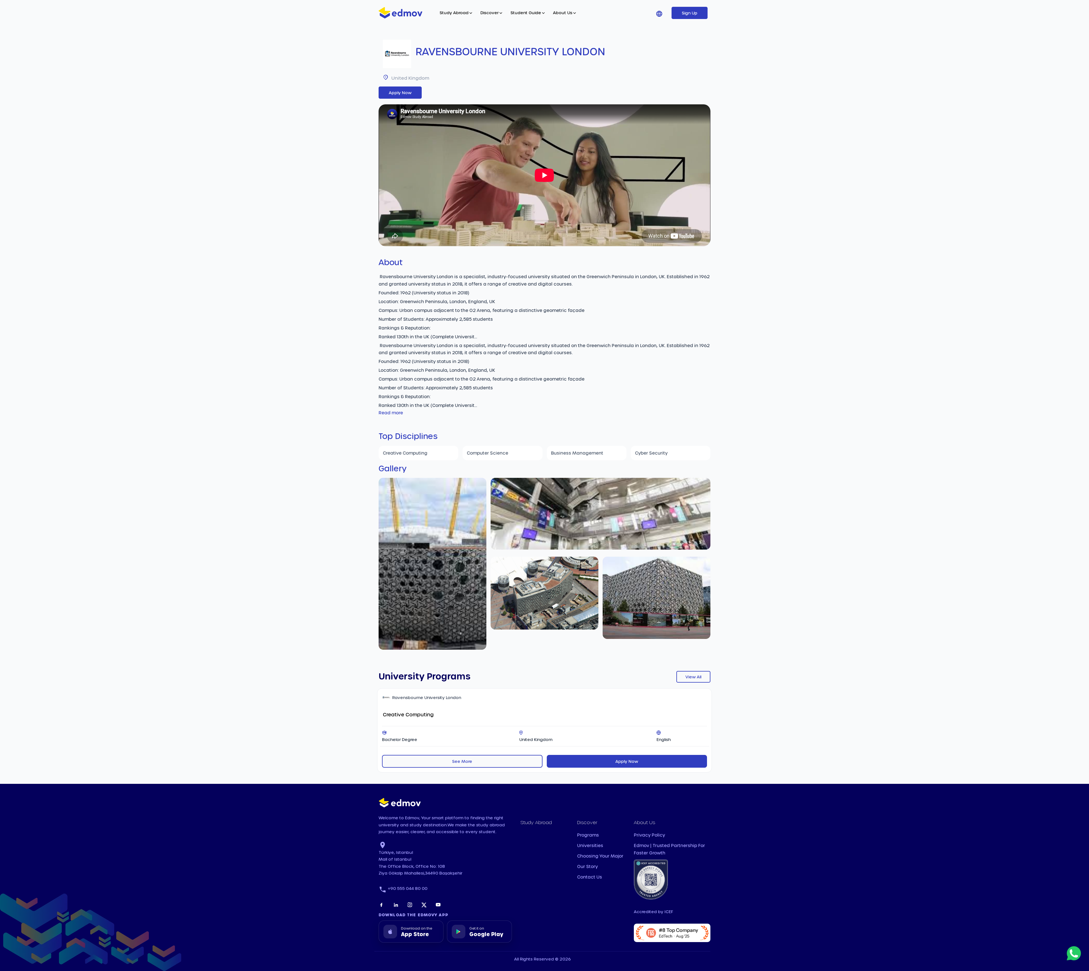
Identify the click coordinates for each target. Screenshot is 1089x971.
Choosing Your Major (600, 855)
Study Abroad (454, 12)
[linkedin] (395, 904)
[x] (424, 905)
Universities (590, 845)
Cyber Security (651, 452)
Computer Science (487, 452)
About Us (562, 12)
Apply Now (400, 92)
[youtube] (438, 904)
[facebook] (381, 904)
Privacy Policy (649, 834)
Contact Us (589, 876)
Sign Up (689, 12)
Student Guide (525, 12)
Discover (489, 12)
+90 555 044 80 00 (407, 888)
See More (462, 761)
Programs (588, 834)
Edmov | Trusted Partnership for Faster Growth (669, 849)
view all (693, 676)
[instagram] (410, 904)
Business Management (577, 452)
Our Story (587, 866)
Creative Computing (405, 452)
